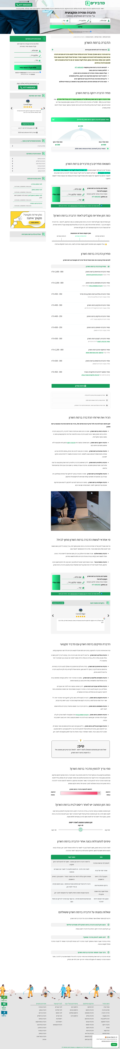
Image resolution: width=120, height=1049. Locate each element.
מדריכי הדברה (105, 1013)
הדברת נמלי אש (89, 1033)
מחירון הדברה (20, 9)
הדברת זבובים (90, 1022)
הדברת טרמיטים (59, 9)
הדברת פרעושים (89, 1036)
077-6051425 (79, 67)
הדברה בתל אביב (40, 163)
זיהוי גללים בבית (105, 1019)
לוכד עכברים (58, 1007)
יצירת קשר (106, 1030)
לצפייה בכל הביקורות (58, 603)
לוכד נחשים (59, 1013)
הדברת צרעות (90, 1030)
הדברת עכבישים (89, 1039)
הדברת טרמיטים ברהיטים (94, 275)
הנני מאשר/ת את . (79, 31)
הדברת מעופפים (57, 1025)
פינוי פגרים (59, 1016)
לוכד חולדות (58, 1010)
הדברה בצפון (41, 171)
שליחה (80, 27)
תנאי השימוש (79, 31)
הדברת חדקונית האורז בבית (90, 375)
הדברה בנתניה (42, 1030)
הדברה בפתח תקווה (41, 1022)
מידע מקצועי (106, 1016)
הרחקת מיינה (74, 1016)
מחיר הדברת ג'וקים (104, 341)
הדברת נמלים (78, 9)
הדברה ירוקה (71, 443)
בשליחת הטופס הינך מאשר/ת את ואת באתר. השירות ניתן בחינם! (80, 206)
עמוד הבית (106, 1007)
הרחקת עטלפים (73, 1013)
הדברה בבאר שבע (41, 1036)
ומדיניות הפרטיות (73, 31)
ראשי (102, 9)
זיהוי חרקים (91, 1007)
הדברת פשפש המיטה (47, 9)
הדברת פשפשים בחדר (96, 286)
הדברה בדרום (41, 168)
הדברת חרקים (69, 9)
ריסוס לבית (59, 1019)
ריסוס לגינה (59, 1022)
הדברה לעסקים (105, 1022)
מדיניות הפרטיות (74, 206)
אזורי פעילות (29, 9)
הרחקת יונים (36, 9)
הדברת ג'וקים (87, 9)
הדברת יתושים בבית (82, 715)
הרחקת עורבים (74, 1010)
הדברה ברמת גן (42, 1028)
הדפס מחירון (79, 386)
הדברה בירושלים (40, 161)
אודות (107, 1028)
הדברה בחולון (42, 1033)
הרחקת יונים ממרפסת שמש (94, 353)
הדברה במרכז (41, 166)
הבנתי (114, 1044)
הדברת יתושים (90, 1025)
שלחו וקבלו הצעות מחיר (28, 67)
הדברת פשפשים (89, 1013)
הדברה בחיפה (41, 159)
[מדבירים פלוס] (95, 3)
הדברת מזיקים (96, 9)
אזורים (44, 1039)
